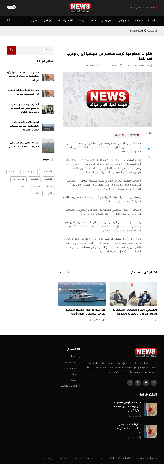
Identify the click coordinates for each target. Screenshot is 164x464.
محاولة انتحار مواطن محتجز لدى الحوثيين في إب (128, 429)
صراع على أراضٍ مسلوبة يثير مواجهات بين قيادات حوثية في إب (23, 76)
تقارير (49, 193)
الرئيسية (152, 21)
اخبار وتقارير (124, 21)
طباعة (133, 135)
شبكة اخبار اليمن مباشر (138, 66)
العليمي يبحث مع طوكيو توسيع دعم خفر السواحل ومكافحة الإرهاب (24, 108)
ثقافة (37, 193)
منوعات (139, 21)
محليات (34, 179)
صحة (49, 186)
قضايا (93, 21)
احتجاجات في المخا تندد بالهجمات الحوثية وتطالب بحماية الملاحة (24, 126)
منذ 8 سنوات (112, 66)
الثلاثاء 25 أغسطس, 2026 (142, 8)
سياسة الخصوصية (82, 458)
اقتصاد (48, 179)
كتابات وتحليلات (65, 21)
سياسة (12, 172)
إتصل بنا (34, 21)
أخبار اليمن (47, 172)
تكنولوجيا (23, 186)
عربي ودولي (106, 21)
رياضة (81, 21)
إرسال (118, 135)
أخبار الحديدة (29, 172)
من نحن (47, 21)
